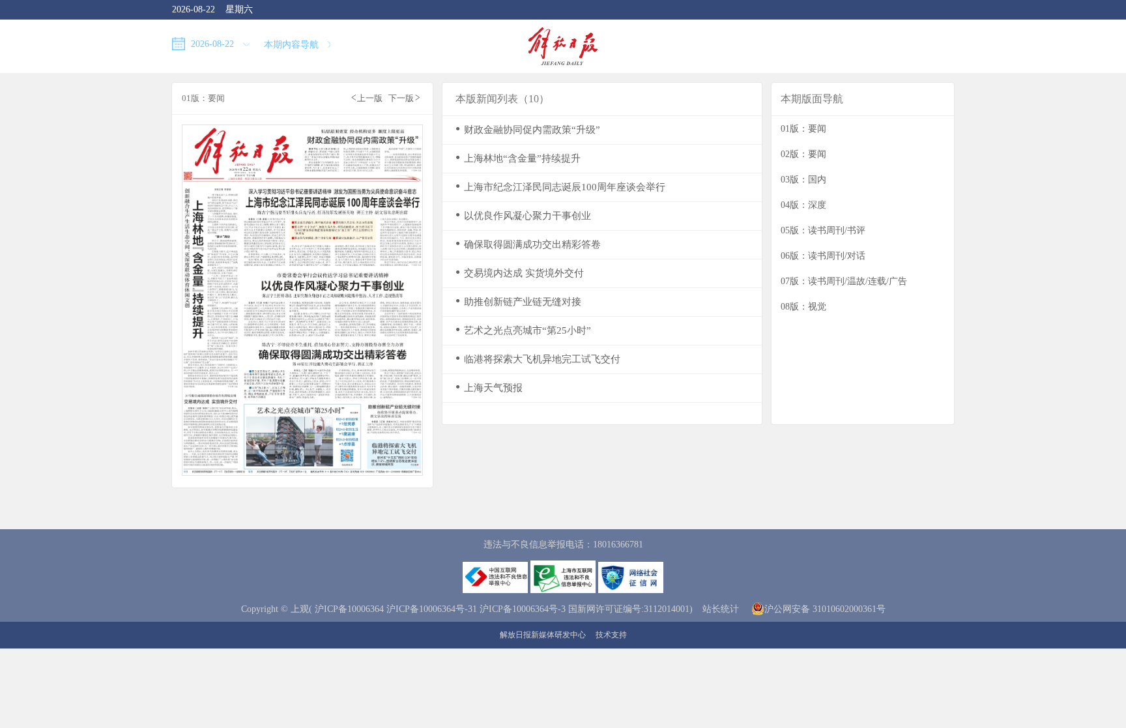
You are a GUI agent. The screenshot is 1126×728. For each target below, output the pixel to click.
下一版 (404, 97)
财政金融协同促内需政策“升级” (527, 129)
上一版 (367, 97)
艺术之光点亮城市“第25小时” (523, 330)
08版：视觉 (803, 307)
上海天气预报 (489, 387)
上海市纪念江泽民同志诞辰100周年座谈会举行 (560, 186)
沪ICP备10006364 (349, 609)
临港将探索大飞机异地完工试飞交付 (537, 358)
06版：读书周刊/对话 (823, 256)
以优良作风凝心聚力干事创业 (523, 215)
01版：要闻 (803, 129)
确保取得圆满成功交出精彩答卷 (528, 244)
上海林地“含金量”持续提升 (518, 158)
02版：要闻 (803, 154)
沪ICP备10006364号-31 (431, 609)
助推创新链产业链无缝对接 (518, 301)
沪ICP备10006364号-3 (523, 609)
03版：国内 (803, 179)
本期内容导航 (292, 45)
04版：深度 (803, 205)
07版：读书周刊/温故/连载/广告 (844, 281)
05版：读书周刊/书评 (823, 230)
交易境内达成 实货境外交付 (519, 272)
